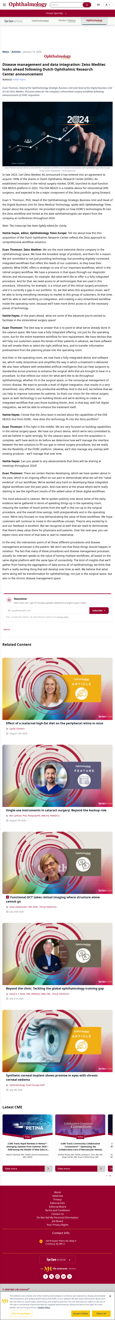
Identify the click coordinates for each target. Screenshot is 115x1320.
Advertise (57, 1195)
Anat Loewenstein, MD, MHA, (23, 906)
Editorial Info (57, 1203)
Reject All (101, 1313)
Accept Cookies (80, 1313)
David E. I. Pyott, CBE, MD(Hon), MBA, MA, (30, 993)
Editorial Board (57, 1206)
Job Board (57, 1221)
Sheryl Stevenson (48, 906)
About (57, 1192)
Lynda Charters (17, 728)
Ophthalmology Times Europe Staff (27, 1085)
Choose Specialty (54, 13)
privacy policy (62, 617)
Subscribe (97, 610)
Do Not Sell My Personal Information (57, 1217)
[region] (57, 1305)
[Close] (110, 1296)
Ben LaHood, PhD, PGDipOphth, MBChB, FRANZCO (34, 815)
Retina (7, 629)
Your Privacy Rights (57, 1224)
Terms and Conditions (57, 1210)
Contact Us (57, 1214)
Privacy (57, 1199)
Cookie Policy (43, 1307)
